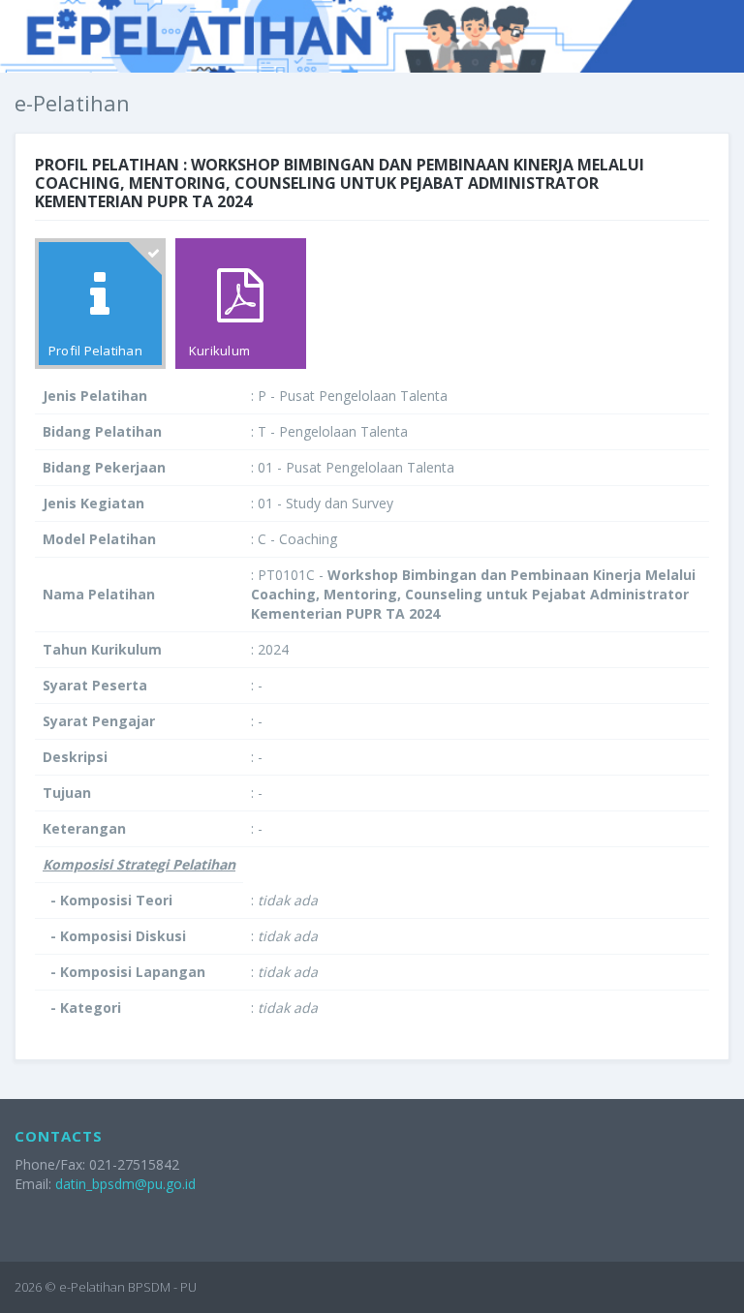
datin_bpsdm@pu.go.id (125, 1184)
